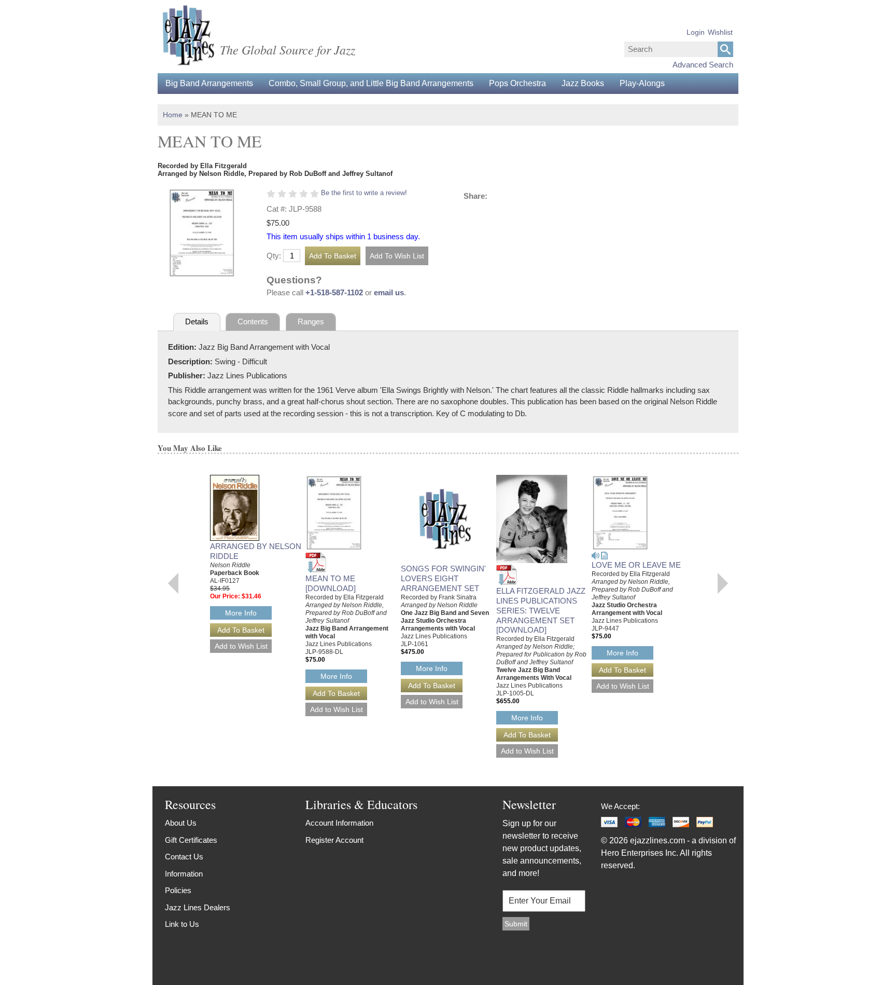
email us (389, 292)
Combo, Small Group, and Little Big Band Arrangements (371, 83)
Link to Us (182, 924)
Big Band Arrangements (209, 83)
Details (196, 321)
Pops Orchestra (517, 83)
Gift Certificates (191, 840)
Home (173, 115)
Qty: (274, 255)
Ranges (311, 321)
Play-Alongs (642, 83)
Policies (178, 890)
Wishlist (720, 32)
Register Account (334, 840)
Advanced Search (703, 64)
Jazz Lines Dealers (197, 907)
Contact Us (184, 856)
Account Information (339, 822)
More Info (241, 613)
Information (184, 873)
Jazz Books (583, 83)
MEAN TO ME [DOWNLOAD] (330, 583)
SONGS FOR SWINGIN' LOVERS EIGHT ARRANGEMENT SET (443, 578)
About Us (181, 822)
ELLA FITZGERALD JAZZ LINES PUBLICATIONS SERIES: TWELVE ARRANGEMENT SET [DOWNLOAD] (540, 610)
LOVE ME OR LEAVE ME (636, 564)
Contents (252, 321)
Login (696, 32)
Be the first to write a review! (364, 193)
